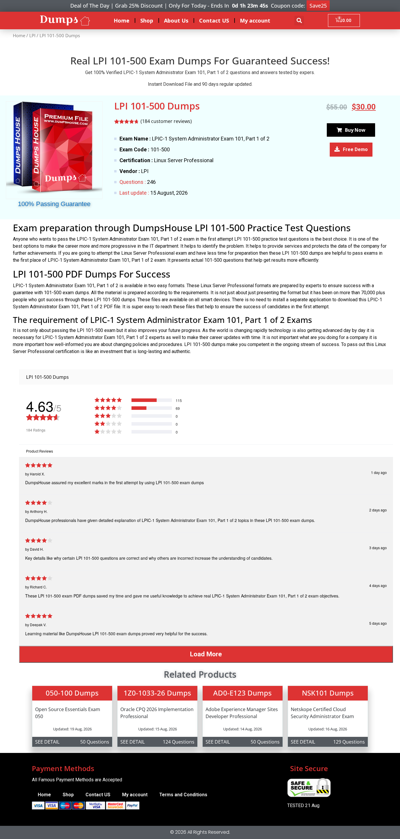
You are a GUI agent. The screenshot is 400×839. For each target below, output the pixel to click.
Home (121, 20)
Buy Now (355, 130)
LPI (32, 35)
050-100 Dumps (72, 693)
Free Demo (355, 149)
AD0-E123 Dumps (242, 693)
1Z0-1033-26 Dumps (157, 693)
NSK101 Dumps (328, 693)
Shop (146, 20)
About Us (176, 20)
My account (255, 20)
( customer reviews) (166, 121)
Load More (206, 654)
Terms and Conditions (183, 794)
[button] (299, 20)
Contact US (214, 20)
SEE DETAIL (47, 742)
